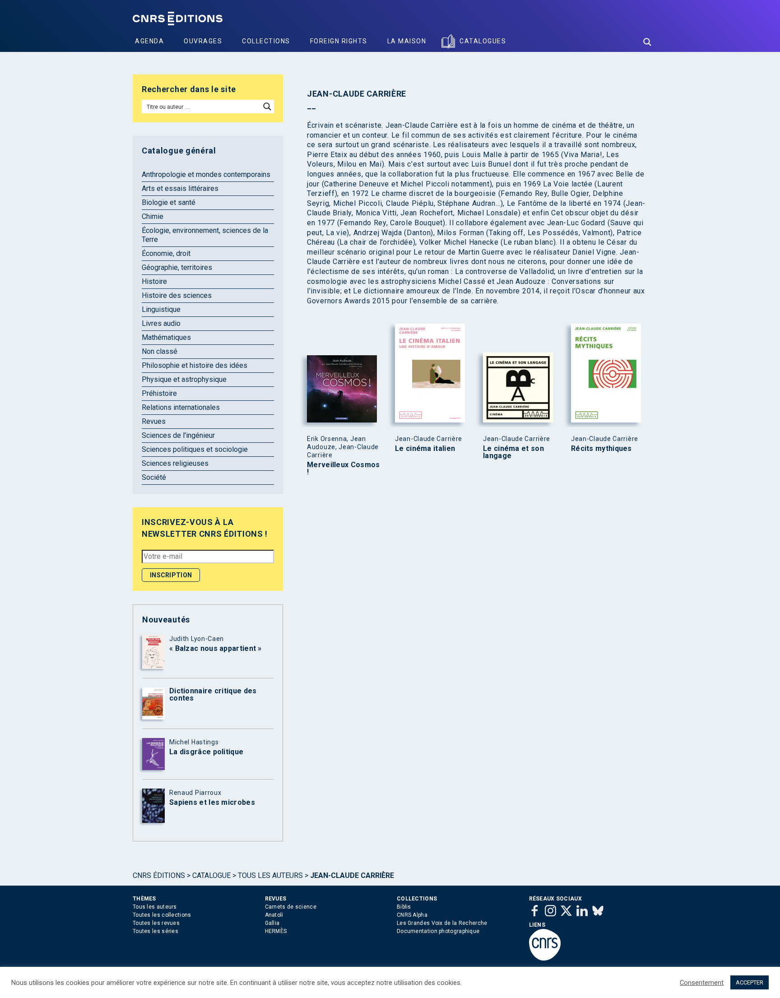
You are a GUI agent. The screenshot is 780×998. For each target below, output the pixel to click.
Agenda (149, 41)
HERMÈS (276, 931)
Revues (154, 421)
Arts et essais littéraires (180, 188)
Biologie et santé (168, 202)
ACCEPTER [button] (749, 982)
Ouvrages (203, 41)
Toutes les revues (156, 923)
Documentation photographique (438, 931)
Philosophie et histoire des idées (194, 365)
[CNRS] (545, 959)
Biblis (404, 907)
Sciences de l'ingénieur (178, 435)
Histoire (154, 281)
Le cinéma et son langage (513, 452)
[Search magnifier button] (647, 42)
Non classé (159, 351)
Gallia (272, 923)
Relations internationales (181, 407)
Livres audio (161, 323)
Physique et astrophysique (184, 379)
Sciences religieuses (175, 463)
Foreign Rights (338, 41)
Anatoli (274, 915)
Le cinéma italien (425, 448)
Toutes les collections (162, 915)
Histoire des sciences (177, 295)
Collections (266, 41)
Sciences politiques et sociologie (195, 449)
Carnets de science (290, 907)
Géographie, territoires (177, 267)
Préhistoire (159, 393)
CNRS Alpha (412, 915)
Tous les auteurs (270, 875)
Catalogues (483, 41)
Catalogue (211, 875)
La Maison (407, 41)
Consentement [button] (702, 983)
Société (154, 477)
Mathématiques (166, 337)
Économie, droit (166, 253)
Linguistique (161, 309)
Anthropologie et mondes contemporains (206, 174)
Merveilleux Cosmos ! (343, 468)
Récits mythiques (601, 448)
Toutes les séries (155, 931)
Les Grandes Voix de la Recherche (442, 923)
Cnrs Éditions (159, 875)
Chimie (152, 216)
